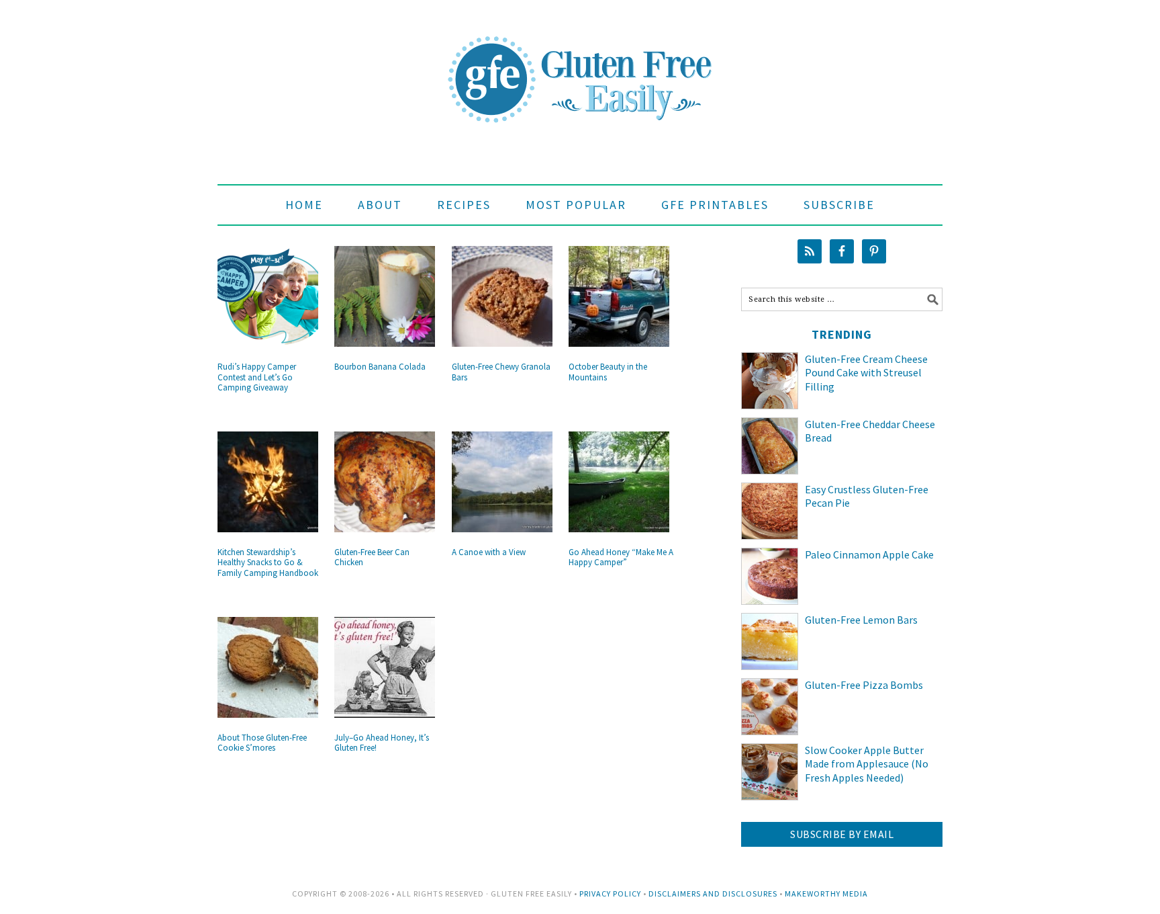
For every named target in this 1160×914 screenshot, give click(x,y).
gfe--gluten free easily (580, 68)
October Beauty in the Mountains (608, 372)
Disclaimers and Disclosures (712, 893)
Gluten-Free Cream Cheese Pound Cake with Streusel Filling (866, 373)
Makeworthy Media (826, 893)
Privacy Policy (610, 893)
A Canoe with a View (489, 552)
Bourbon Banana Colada (380, 366)
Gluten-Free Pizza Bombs (864, 685)
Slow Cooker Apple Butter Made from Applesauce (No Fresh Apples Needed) (866, 764)
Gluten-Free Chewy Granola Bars (501, 372)
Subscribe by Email (841, 834)
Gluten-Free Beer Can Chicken (371, 557)
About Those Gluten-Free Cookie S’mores (262, 743)
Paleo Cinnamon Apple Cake (869, 554)
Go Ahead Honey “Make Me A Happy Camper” (621, 557)
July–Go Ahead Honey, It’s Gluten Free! (381, 743)
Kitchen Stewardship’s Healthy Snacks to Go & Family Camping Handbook (268, 562)
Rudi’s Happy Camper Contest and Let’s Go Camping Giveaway (257, 377)
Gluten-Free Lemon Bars (861, 619)
